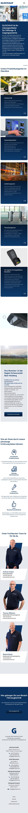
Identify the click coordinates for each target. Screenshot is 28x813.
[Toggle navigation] (24, 3)
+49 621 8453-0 (15, 765)
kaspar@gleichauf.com (8, 577)
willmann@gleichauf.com (9, 618)
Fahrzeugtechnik (14, 711)
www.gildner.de (21, 740)
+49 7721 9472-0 (15, 753)
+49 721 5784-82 (15, 777)
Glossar (14, 799)
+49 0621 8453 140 (7, 575)
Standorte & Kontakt (13, 414)
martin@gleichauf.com (8, 659)
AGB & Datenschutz (14, 804)
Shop (14, 797)
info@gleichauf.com (14, 756)
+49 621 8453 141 (7, 658)
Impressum (14, 801)
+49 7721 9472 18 (7, 616)
